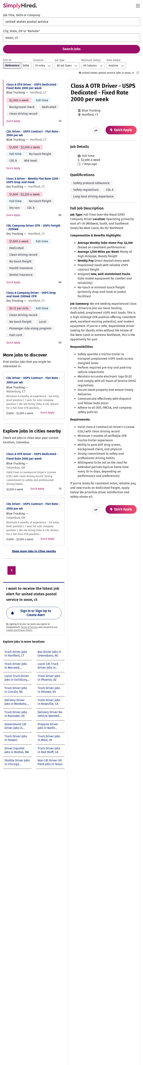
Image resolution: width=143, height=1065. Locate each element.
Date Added (113, 60)
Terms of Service (29, 627)
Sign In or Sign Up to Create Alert (35, 613)
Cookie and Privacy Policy (19, 630)
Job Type (60, 60)
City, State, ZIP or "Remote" (21, 31)
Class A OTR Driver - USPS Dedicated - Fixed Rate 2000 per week (32, 86)
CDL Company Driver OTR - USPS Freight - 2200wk (33, 227)
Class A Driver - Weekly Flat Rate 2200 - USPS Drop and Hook (33, 180)
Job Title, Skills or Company (21, 15)
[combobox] (71, 21)
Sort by (7, 60)
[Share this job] (96, 130)
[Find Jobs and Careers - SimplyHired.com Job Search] (20, 6)
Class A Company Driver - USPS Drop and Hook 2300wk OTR (31, 294)
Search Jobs (72, 49)
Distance (38, 60)
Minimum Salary (91, 60)
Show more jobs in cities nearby (34, 551)
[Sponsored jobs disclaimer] (138, 73)
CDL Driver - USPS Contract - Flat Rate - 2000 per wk (33, 133)
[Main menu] (138, 6)
